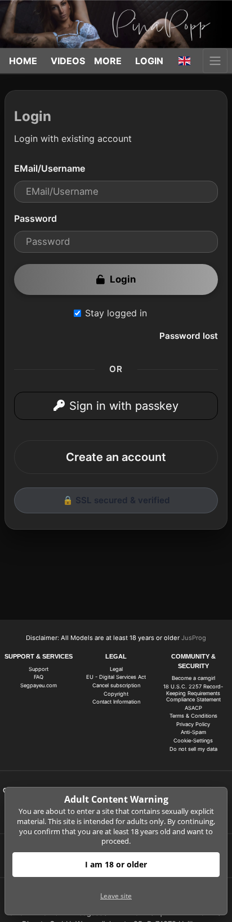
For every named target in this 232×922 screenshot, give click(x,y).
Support (38, 669)
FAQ (38, 677)
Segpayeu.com (38, 685)
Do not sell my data (193, 749)
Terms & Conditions (193, 716)
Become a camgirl (193, 678)
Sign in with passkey (124, 406)
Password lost (188, 335)
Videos (68, 60)
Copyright (116, 694)
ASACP (193, 708)
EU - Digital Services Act (116, 677)
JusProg (193, 638)
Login (149, 60)
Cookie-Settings (193, 740)
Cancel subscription (116, 685)
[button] (184, 60)
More (108, 60)
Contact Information (116, 702)
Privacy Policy (193, 724)
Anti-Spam (193, 732)
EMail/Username (49, 168)
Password (35, 218)
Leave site (116, 896)
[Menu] (215, 60)
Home (23, 60)
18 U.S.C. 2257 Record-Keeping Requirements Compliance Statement (193, 692)
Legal (116, 669)
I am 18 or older (116, 864)
